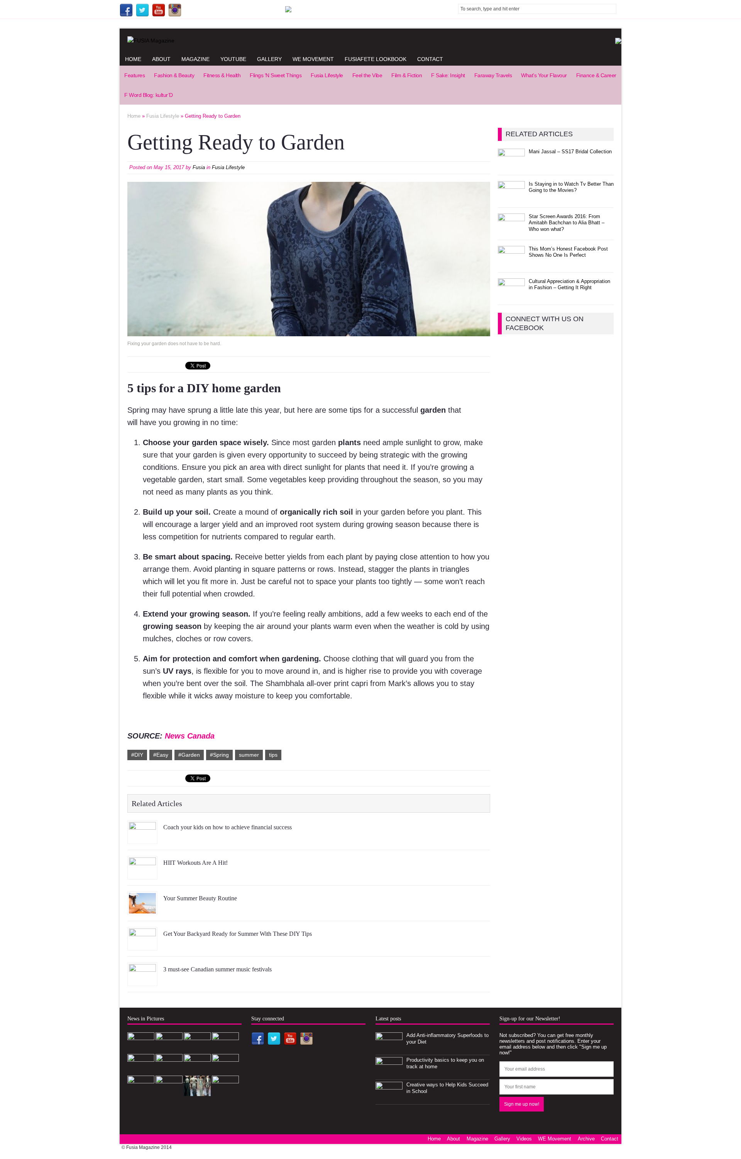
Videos (524, 1139)
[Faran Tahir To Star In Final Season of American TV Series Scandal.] (225, 1048)
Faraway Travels (493, 75)
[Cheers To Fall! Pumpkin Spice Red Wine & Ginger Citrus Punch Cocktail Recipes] (225, 1092)
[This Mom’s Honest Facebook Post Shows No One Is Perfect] (511, 262)
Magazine (195, 59)
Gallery (269, 59)
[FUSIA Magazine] (370, 41)
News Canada (190, 736)
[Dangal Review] (169, 1092)
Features (134, 75)
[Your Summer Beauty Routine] (142, 909)
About (161, 59)
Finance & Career (596, 75)
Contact (430, 59)
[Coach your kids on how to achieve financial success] (142, 838)
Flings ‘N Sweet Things (275, 75)
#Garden (189, 755)
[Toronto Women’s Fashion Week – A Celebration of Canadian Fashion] (197, 1092)
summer (249, 755)
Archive (586, 1139)
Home (133, 59)
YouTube (233, 59)
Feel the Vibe (367, 75)
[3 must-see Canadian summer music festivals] (142, 980)
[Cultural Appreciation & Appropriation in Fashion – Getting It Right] (511, 294)
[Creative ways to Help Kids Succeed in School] (389, 1098)
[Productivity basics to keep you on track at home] (389, 1073)
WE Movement (313, 59)
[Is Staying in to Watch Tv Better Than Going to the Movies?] (511, 197)
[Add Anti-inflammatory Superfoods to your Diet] (389, 1048)
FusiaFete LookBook (375, 59)
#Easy (160, 755)
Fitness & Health (221, 75)
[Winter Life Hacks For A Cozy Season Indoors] (197, 1070)
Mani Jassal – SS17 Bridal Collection (570, 151)
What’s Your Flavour (544, 75)
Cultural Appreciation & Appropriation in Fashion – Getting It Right (569, 284)
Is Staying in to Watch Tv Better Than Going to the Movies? (571, 187)
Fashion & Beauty (174, 75)
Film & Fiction (406, 75)
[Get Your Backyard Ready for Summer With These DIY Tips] (142, 944)
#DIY (137, 755)
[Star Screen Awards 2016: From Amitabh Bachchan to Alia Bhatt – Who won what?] (511, 229)
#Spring (219, 755)
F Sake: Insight (448, 75)
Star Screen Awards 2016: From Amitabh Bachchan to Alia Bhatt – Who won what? (566, 223)
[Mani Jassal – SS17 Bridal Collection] (511, 165)
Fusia (199, 167)
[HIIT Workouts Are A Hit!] (142, 873)
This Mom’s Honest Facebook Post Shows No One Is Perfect (568, 252)
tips (273, 755)
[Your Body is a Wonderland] (225, 1070)
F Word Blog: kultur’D (148, 95)
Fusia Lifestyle (327, 75)
